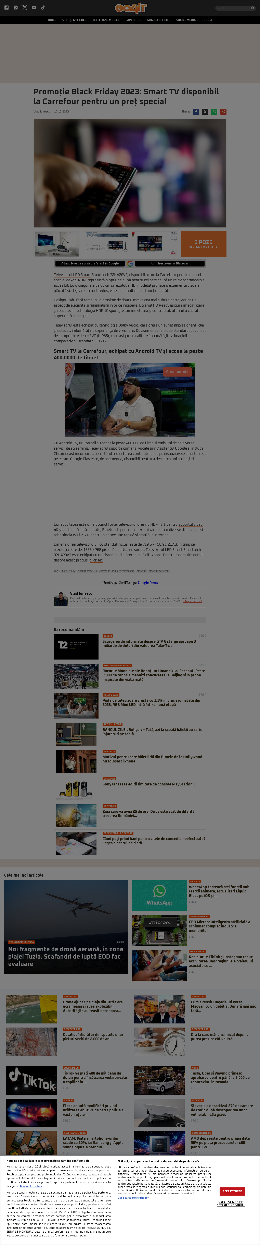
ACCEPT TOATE (232, 1191)
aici (18, 1220)
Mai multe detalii (31, 1186)
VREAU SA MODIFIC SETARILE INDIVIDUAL (231, 1204)
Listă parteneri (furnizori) (134, 1198)
